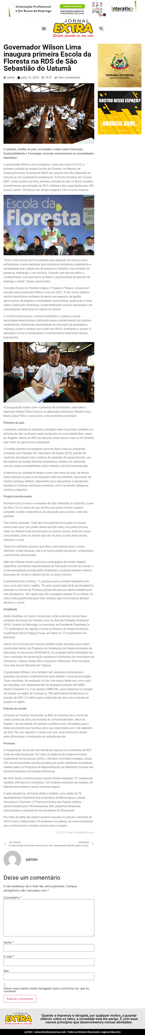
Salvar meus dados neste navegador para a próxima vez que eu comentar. (46, 990)
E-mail (9, 956)
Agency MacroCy (111, 1032)
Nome (9, 942)
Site (6, 970)
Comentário (13, 897)
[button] (44, 28)
